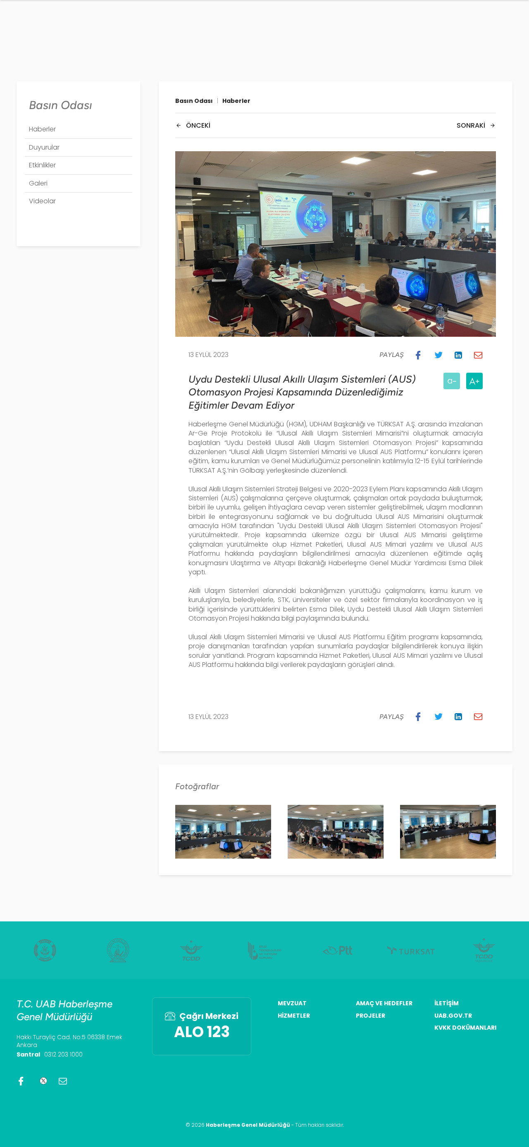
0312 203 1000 (63, 1054)
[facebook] (21, 1080)
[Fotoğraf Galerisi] (223, 832)
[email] (62, 1080)
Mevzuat (292, 1003)
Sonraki (471, 125)
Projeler (370, 1016)
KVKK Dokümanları (465, 1028)
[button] (418, 354)
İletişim (446, 1003)
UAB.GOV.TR (453, 1016)
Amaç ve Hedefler (384, 1003)
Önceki (198, 125)
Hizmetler (294, 1016)
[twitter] (42, 1080)
